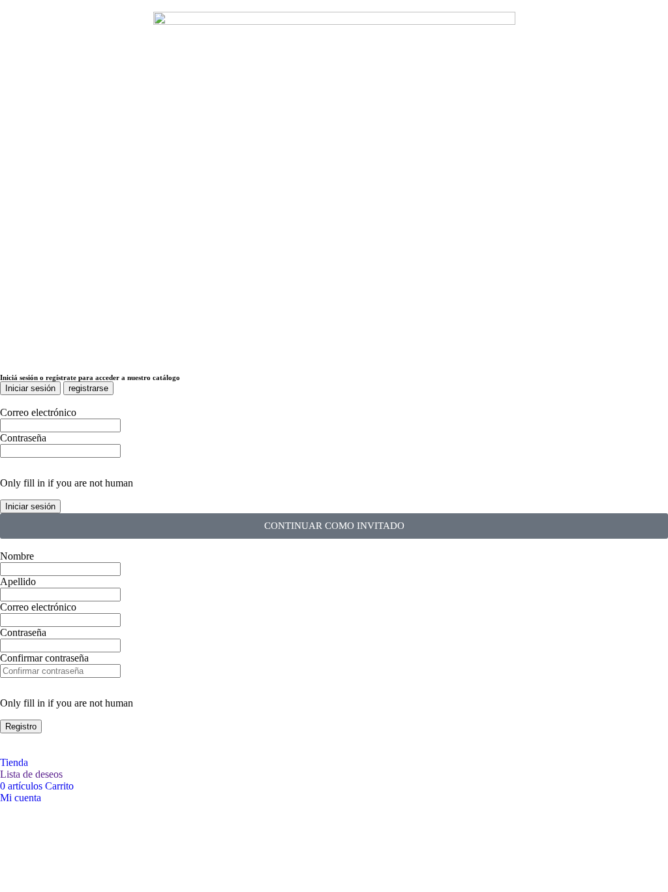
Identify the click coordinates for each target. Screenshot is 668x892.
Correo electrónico (38, 412)
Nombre (17, 556)
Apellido (18, 581)
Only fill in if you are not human (66, 482)
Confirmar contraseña (44, 657)
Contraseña (23, 437)
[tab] (30, 388)
